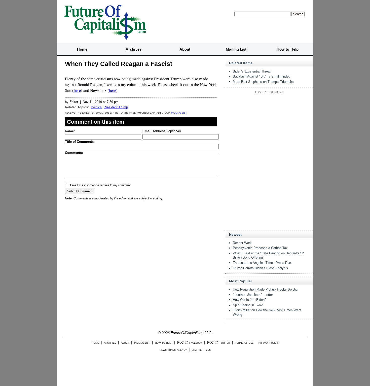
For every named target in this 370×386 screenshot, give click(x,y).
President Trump (116, 107)
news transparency (173, 350)
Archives (133, 49)
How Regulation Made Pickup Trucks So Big (265, 289)
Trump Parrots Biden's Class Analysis (260, 268)
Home (82, 49)
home (95, 342)
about (125, 342)
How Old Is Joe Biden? (249, 300)
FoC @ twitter (218, 342)
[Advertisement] (269, 126)
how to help (163, 342)
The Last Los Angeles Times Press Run (262, 263)
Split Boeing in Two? (248, 305)
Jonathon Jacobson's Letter (253, 295)
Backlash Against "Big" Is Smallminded (261, 76)
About (185, 49)
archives (110, 342)
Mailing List (236, 49)
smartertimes (201, 350)
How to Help (288, 49)
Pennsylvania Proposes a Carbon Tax (260, 248)
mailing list (179, 112)
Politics (96, 107)
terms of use (244, 342)
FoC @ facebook (189, 342)
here (77, 90)
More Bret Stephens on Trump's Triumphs (263, 82)
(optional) (161, 131)
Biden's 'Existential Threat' (252, 71)
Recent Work (242, 243)
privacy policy (268, 342)
